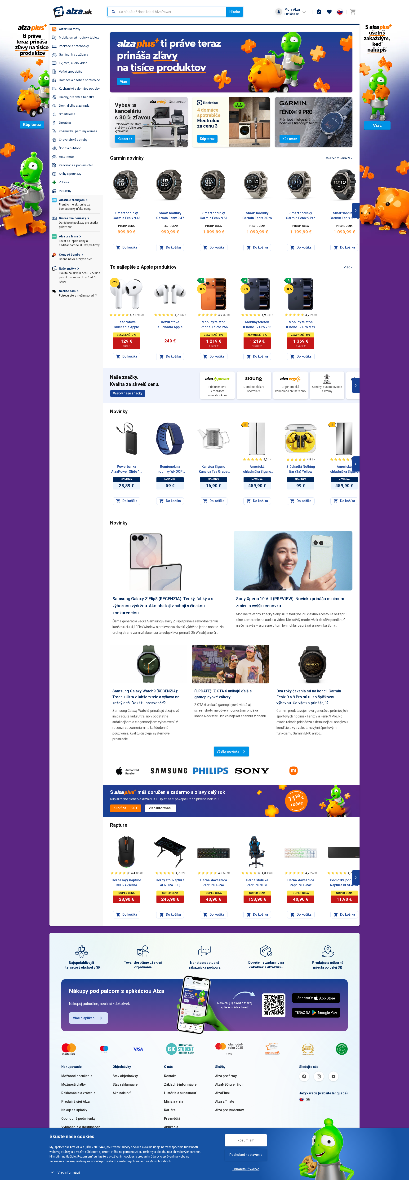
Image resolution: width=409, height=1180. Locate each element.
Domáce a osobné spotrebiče (79, 80)
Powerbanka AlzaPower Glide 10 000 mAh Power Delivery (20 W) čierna (126, 469)
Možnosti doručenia (76, 1076)
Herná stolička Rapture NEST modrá (257, 883)
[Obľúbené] (329, 12)
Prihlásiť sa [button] (292, 14)
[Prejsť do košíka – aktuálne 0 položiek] (353, 12)
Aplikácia (171, 1127)
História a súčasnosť (180, 1093)
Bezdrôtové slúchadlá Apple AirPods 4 (126, 325)
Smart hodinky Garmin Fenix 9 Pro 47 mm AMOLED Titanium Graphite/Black (344, 216)
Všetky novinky (228, 751)
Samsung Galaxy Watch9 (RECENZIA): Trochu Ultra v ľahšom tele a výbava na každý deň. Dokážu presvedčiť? (145, 697)
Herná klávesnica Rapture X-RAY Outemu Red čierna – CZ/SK (213, 883)
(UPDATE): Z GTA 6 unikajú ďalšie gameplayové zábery (223, 694)
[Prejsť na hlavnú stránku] (72, 12)
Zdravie (64, 182)
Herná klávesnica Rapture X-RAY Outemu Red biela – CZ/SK (301, 883)
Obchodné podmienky (78, 1118)
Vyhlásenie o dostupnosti (81, 1127)
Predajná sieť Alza (75, 1101)
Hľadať (234, 12)
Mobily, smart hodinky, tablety (79, 37)
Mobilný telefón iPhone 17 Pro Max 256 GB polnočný (300, 325)
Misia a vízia (173, 1101)
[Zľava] (114, 282)
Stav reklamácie (125, 1084)
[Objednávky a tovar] (319, 12)
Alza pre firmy (226, 1076)
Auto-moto (66, 156)
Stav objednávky (125, 1076)
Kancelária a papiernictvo (76, 165)
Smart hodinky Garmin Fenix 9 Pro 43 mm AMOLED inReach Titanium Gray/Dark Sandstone (301, 216)
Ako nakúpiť (122, 1093)
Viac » (348, 267)
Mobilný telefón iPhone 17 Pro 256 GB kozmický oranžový (214, 325)
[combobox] (167, 12)
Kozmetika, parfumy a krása (78, 131)
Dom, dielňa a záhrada (74, 105)
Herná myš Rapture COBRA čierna (126, 882)
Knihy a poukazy (70, 173)
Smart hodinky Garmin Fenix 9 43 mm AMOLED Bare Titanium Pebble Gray (126, 216)
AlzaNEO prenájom (230, 1084)
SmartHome (67, 114)
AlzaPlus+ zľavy (69, 29)
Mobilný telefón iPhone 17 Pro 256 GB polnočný (257, 325)
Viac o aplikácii (84, 1018)
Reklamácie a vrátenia (78, 1093)
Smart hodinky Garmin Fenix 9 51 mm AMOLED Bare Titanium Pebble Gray (213, 216)
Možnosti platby (73, 1084)
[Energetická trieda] (201, 280)
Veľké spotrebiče (70, 71)
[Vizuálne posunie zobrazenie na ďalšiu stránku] (356, 210)
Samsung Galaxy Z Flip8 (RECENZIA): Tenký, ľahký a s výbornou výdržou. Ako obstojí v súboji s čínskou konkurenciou (162, 605)
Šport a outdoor (70, 148)
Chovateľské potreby (73, 139)
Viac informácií (69, 1172)
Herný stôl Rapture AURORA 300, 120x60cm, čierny (170, 883)
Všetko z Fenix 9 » (339, 158)
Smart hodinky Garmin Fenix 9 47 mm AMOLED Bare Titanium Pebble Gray (170, 216)
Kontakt (170, 1076)
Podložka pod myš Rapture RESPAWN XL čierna (344, 883)
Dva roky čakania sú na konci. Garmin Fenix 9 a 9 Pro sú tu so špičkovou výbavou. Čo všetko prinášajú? (308, 697)
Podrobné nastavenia (245, 1155)
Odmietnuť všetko (245, 1169)
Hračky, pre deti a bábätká (76, 97)
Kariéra (170, 1110)
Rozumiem (245, 1140)
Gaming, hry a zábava (73, 54)
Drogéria (65, 122)
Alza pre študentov (229, 1110)
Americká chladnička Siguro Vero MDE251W (257, 469)
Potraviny (65, 190)
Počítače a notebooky (74, 46)
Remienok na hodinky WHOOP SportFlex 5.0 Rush (170, 469)
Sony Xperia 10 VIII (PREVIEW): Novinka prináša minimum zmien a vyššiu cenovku (290, 602)
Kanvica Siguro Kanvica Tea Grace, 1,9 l (213, 469)
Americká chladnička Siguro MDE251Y (344, 469)
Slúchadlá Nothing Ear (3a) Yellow (300, 469)
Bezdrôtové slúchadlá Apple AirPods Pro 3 (170, 325)
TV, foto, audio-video (73, 63)
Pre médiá (172, 1118)
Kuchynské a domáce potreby (79, 88)
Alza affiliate (224, 1101)
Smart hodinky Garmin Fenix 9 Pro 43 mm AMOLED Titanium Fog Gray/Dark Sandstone (257, 216)
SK (308, 1099)
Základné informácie (180, 1084)
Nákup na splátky (74, 1110)
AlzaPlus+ (223, 1093)
